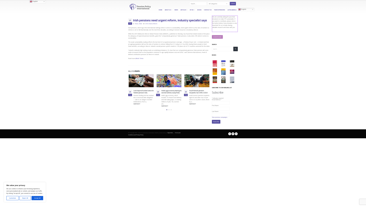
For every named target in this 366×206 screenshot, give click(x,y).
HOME (160, 10)
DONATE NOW (217, 37)
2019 (146, 24)
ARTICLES (183, 10)
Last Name (215, 111)
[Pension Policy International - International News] (140, 7)
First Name (215, 105)
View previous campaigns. (220, 117)
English (243, 9)
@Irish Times (139, 58)
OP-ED (191, 10)
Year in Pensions (219, 10)
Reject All (25, 198)
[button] (167, 114)
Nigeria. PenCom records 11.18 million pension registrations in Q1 (197, 92)
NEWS (176, 10)
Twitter (233, 133)
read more (137, 106)
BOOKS (199, 10)
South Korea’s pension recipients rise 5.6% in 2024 (170, 91)
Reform (155, 24)
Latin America (232, 10)
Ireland (150, 24)
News (136, 24)
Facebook (229, 133)
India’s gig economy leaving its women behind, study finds (144, 91)
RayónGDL (170, 132)
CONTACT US (207, 10)
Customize (12, 198)
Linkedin (236, 133)
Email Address (216, 99)
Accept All (37, 198)
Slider (140, 24)
